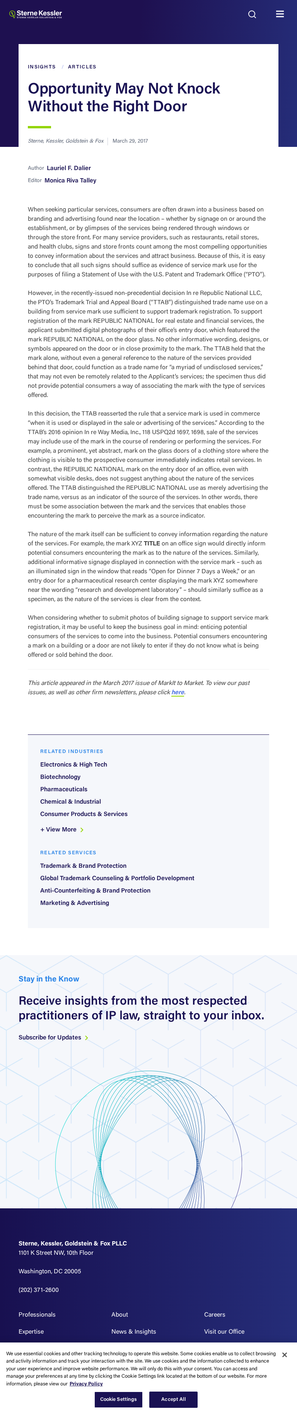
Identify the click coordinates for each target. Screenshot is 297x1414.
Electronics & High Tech (73, 765)
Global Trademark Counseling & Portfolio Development (117, 879)
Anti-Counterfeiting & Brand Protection (95, 891)
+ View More (59, 830)
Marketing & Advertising (74, 903)
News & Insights (133, 1332)
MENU (282, 14)
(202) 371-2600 (39, 1290)
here (177, 693)
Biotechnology (60, 777)
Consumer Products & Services (84, 814)
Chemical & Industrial (70, 802)
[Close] (284, 1354)
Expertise (31, 1332)
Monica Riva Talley (70, 181)
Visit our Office (224, 1332)
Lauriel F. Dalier (69, 168)
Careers (214, 1315)
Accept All (173, 1399)
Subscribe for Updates (51, 1038)
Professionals (37, 1315)
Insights (42, 67)
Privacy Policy (86, 1384)
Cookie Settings (118, 1399)
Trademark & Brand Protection (83, 866)
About (119, 1315)
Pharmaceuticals (63, 790)
